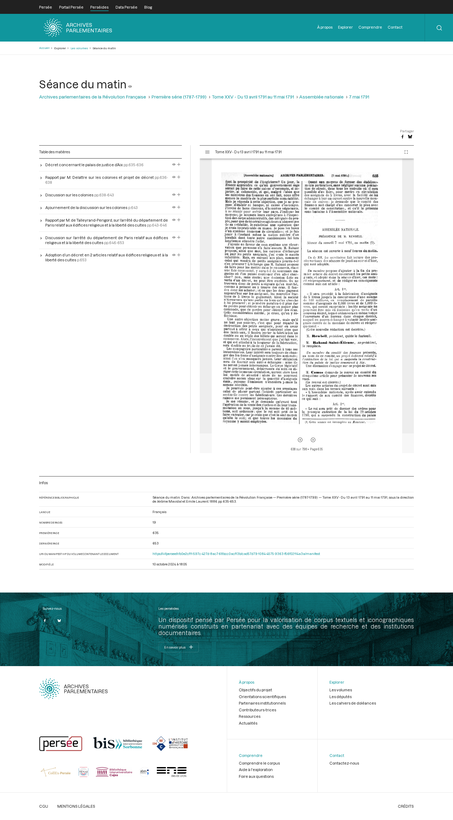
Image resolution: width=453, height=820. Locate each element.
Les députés (340, 696)
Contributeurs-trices (257, 710)
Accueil (44, 48)
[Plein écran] (406, 152)
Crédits (406, 806)
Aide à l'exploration (256, 769)
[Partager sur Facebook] (402, 137)
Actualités (248, 723)
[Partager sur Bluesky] (410, 137)
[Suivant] (313, 439)
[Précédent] (300, 439)
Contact (395, 27)
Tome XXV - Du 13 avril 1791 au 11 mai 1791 (253, 96)
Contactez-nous (344, 763)
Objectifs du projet (255, 690)
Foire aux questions (256, 776)
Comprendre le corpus (259, 763)
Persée (45, 7)
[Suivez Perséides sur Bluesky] (59, 620)
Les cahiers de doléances (352, 703)
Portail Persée (71, 7)
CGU (43, 806)
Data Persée (126, 7)
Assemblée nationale (321, 96)
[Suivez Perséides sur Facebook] (44, 620)
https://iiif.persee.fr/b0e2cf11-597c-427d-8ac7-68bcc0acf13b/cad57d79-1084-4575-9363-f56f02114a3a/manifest (236, 554)
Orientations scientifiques (262, 696)
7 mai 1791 (359, 96)
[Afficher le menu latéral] (207, 152)
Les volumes (79, 48)
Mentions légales (76, 806)
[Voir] (130, 84)
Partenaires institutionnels (262, 703)
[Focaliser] (179, 165)
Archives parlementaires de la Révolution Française (92, 96)
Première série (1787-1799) (178, 96)
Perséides (99, 7)
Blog (148, 7)
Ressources (249, 716)
